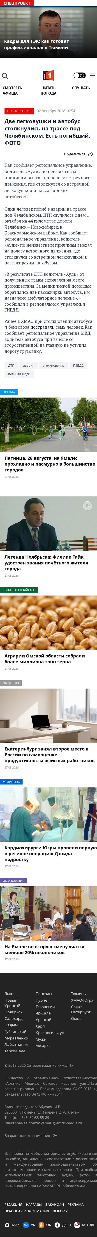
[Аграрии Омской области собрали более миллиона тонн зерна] (48, 623)
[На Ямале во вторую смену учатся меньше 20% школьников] (48, 913)
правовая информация (27, 1211)
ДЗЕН (66, 1224)
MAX (16, 1224)
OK (48, 1224)
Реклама (76, 1204)
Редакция (13, 1204)
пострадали (42, 327)
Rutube (88, 1224)
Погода (48, 93)
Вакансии (54, 1204)
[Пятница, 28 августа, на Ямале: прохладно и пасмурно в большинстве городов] (48, 425)
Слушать (81, 87)
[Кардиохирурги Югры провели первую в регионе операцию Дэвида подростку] (48, 814)
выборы (60, 1211)
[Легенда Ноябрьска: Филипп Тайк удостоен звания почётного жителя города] (48, 523)
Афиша (10, 93)
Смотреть (12, 87)
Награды (34, 1204)
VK (33, 1224)
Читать (48, 87)
